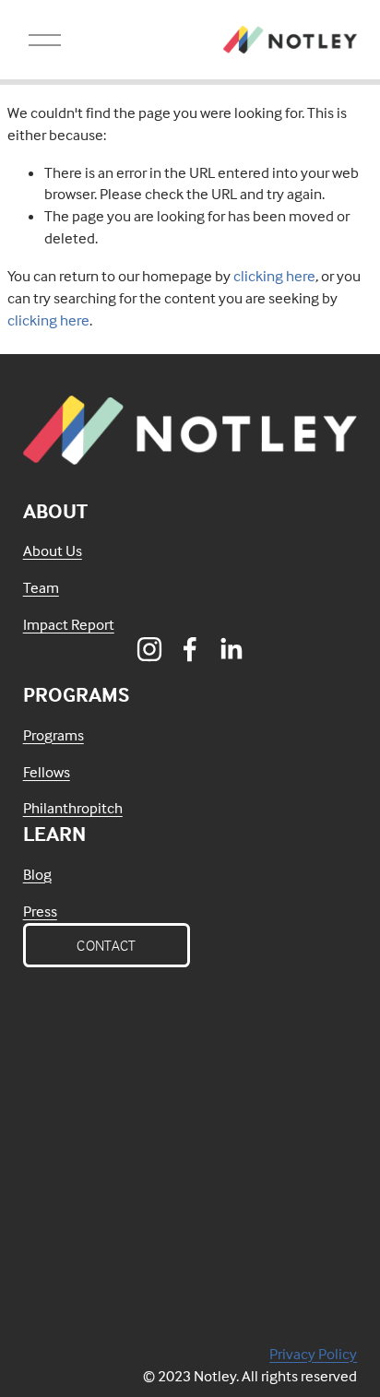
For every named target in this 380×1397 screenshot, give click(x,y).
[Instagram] (149, 649)
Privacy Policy (313, 1354)
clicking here (274, 276)
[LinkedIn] (230, 649)
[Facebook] (190, 649)
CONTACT (106, 945)
